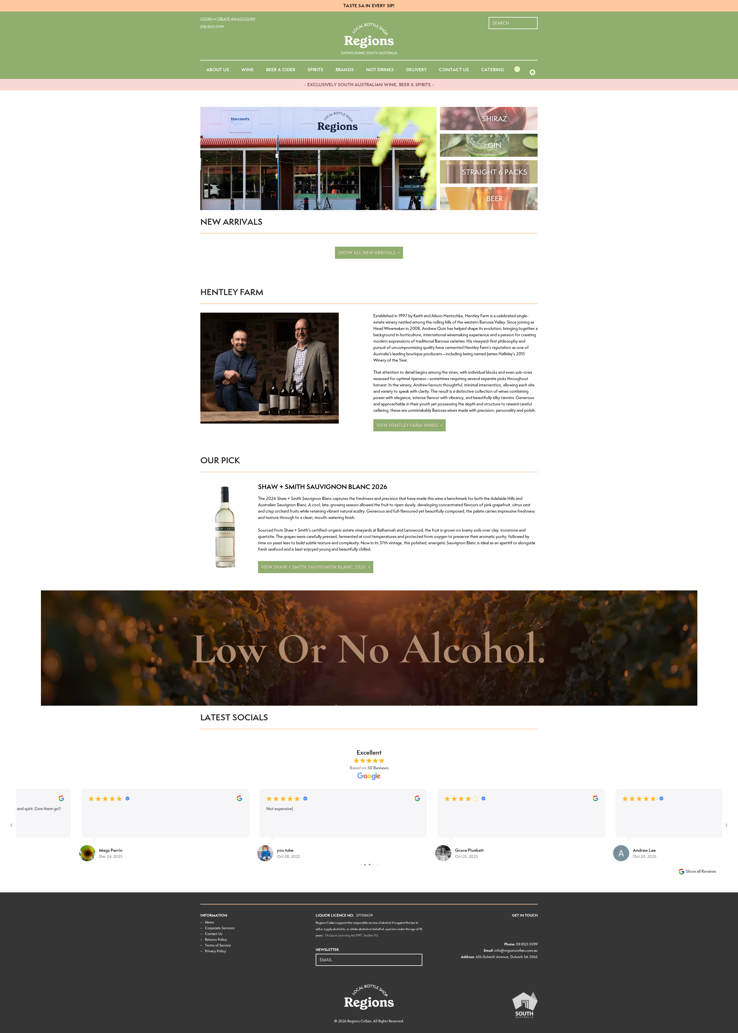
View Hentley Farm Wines (407, 425)
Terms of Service (218, 945)
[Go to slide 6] (364, 864)
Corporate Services (220, 928)
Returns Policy (216, 939)
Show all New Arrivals (367, 253)
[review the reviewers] (186, 799)
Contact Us (213, 933)
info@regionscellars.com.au (516, 950)
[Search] (533, 20)
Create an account (236, 18)
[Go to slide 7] (369, 865)
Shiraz (494, 119)
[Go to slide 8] (373, 864)
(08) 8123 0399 (212, 26)
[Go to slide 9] (377, 864)
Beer (494, 198)
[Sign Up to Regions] (418, 956)
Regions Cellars (359, 1021)
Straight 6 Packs (494, 172)
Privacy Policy (215, 951)
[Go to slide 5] (360, 864)
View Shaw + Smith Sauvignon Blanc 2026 (313, 567)
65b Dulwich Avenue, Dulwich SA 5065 (507, 956)
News (209, 922)
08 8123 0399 (527, 944)
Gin (495, 145)
